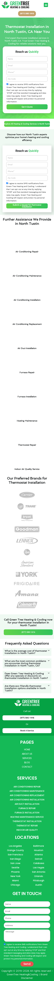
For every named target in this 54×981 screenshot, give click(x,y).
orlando (38, 876)
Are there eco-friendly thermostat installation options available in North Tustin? (25, 688)
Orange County (15, 850)
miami (15, 880)
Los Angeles (15, 845)
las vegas (38, 867)
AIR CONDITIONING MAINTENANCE (27, 791)
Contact (27, 766)
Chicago (15, 884)
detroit (38, 858)
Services (27, 758)
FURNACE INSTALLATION (27, 812)
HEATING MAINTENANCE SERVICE (27, 816)
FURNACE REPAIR (27, 808)
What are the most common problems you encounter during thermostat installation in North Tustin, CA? (25, 663)
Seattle (15, 867)
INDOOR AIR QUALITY (27, 829)
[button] (46, 5)
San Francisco (15, 854)
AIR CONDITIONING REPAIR (27, 786)
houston (38, 850)
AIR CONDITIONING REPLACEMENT (27, 795)
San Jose (15, 863)
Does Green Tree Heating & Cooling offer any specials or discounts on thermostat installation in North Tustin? (26, 675)
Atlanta (39, 854)
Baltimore (38, 845)
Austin (38, 884)
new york (15, 876)
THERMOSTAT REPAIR (27, 825)
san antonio (38, 871)
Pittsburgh (38, 880)
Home (27, 749)
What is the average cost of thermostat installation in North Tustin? (26, 651)
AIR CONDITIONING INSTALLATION (27, 799)
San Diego (15, 858)
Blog (27, 762)
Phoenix (15, 871)
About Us (27, 753)
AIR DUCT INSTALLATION (27, 804)
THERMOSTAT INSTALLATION (27, 821)
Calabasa (38, 863)
